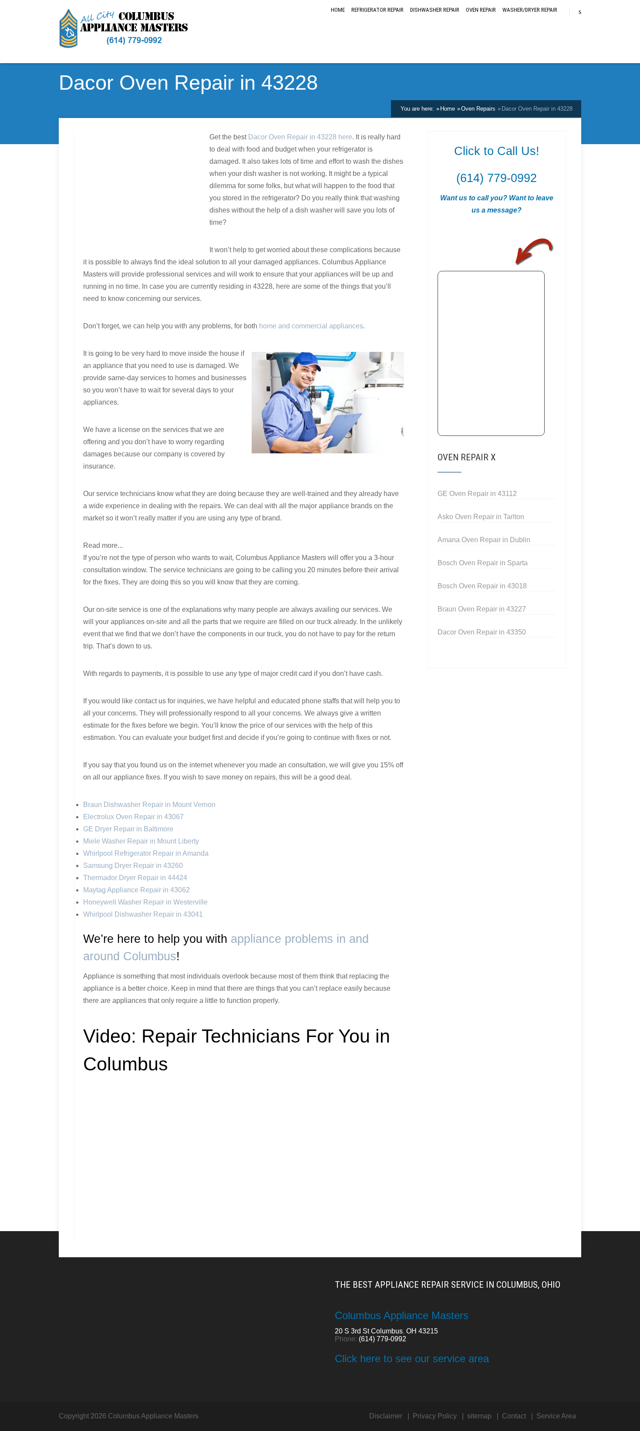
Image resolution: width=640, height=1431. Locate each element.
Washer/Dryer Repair (529, 10)
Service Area (556, 1416)
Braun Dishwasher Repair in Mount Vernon (149, 804)
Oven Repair (481, 10)
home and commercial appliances (311, 326)
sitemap (479, 1416)
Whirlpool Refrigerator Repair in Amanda (146, 853)
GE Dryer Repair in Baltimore (128, 829)
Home (338, 10)
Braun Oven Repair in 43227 (482, 609)
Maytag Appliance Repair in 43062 (136, 890)
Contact (514, 1416)
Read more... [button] (103, 545)
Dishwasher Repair (434, 10)
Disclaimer (385, 1416)
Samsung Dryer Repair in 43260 (133, 865)
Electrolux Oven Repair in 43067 (133, 816)
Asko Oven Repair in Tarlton (481, 516)
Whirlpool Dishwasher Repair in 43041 (143, 914)
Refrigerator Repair (377, 10)
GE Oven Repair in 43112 (477, 493)
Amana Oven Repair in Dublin (484, 539)
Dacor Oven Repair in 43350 (482, 632)
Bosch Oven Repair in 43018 (482, 586)
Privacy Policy (435, 1416)
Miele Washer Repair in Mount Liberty (141, 841)
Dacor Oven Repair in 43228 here (300, 137)
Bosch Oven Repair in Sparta (483, 563)
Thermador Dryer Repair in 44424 (135, 877)
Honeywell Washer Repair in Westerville (145, 902)
